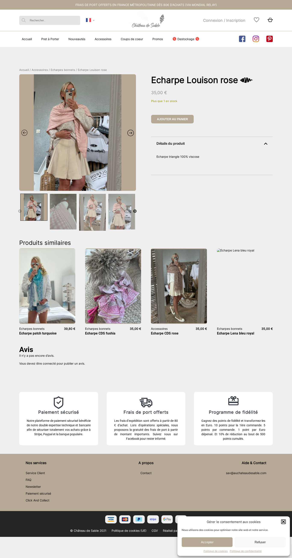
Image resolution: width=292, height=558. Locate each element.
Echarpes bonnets (63, 70)
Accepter (207, 542)
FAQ (28, 480)
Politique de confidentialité (246, 551)
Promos (157, 39)
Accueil (27, 39)
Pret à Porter (50, 39)
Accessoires (103, 39)
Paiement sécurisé (38, 493)
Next (135, 211)
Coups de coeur (132, 39)
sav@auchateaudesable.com (246, 473)
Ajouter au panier (172, 119)
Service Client (35, 473)
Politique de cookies (216, 551)
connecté (49, 363)
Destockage (186, 39)
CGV (155, 530)
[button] (283, 522)
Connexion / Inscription (224, 20)
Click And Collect (37, 500)
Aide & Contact (254, 463)
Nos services (36, 463)
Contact (146, 473)
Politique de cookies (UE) (129, 530)
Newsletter (33, 486)
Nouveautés (76, 39)
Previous (20, 211)
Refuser (260, 542)
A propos (146, 463)
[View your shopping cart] (270, 21)
